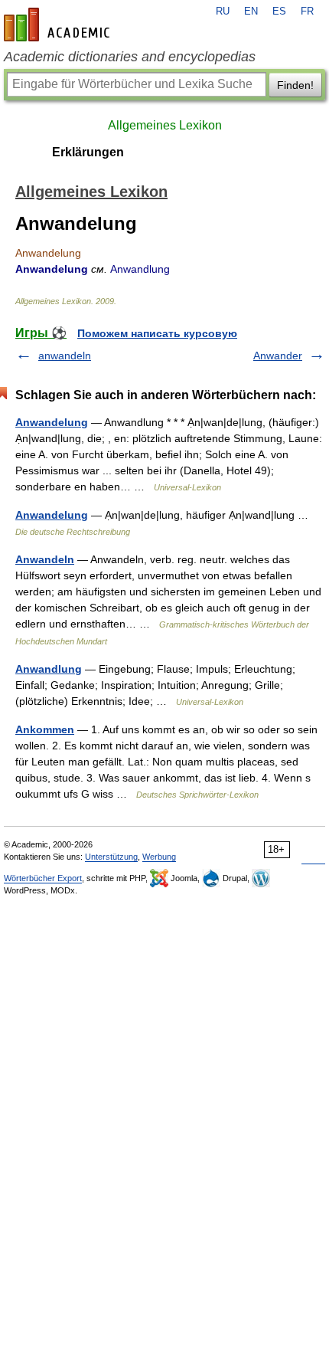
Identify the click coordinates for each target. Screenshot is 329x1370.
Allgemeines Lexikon (165, 125)
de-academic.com (59, 24)
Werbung (159, 856)
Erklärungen (88, 152)
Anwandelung (51, 422)
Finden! (295, 85)
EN (251, 11)
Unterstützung (111, 856)
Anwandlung (48, 669)
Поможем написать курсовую (157, 333)
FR (307, 11)
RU (223, 11)
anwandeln (64, 355)
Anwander (277, 355)
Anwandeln (44, 559)
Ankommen (44, 729)
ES (279, 11)
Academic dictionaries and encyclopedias (130, 56)
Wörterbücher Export (43, 878)
